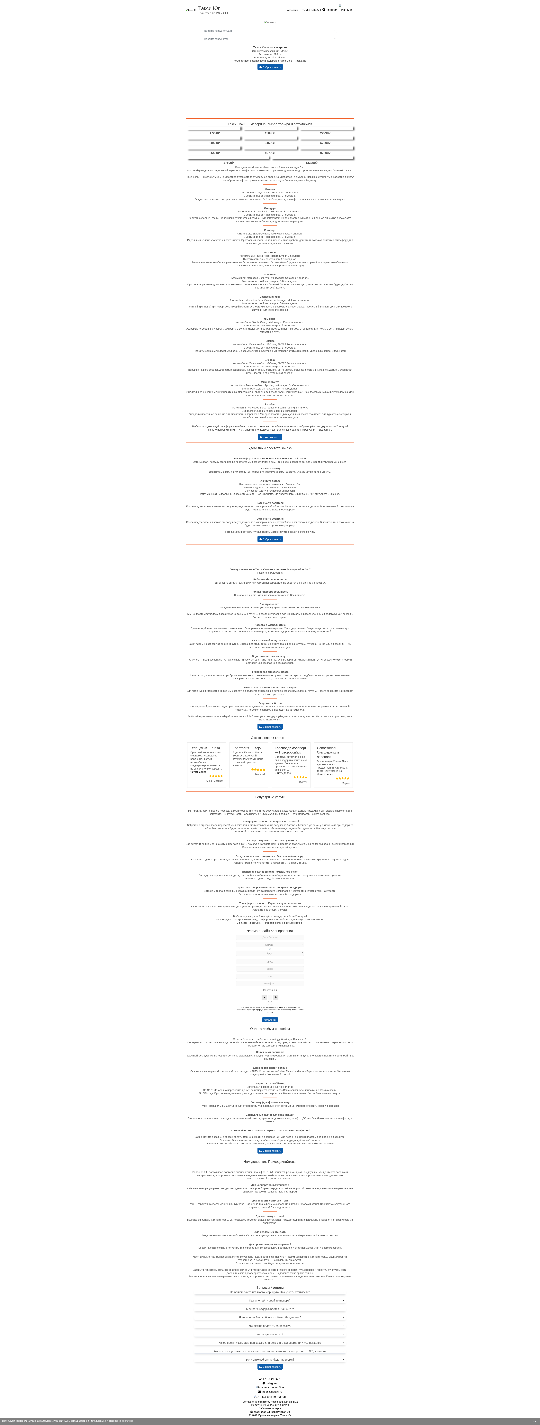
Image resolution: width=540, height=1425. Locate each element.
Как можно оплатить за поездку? (269, 1326)
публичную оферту (254, 1009)
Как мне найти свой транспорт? (270, 1300)
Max (349, 10)
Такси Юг (209, 7)
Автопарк (292, 10)
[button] (198, 771)
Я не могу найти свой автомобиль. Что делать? (270, 1317)
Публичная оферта (270, 1408)
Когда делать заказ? (270, 1334)
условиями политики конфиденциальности (283, 1007)
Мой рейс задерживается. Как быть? (270, 1309)
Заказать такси (271, 437)
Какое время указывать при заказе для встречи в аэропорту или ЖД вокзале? (270, 1342)
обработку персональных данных (285, 1010)
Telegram (331, 10)
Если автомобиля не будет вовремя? (270, 1359)
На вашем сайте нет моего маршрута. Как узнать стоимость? (270, 1292)
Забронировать (271, 67)
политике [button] (128, 1421)
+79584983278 (311, 10)
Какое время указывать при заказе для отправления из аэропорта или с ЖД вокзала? (269, 1351)
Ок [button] (535, 1421)
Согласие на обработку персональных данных (270, 1402)
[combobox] (270, 30)
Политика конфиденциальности (270, 1405)
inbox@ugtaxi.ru (271, 1392)
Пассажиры (270, 990)
